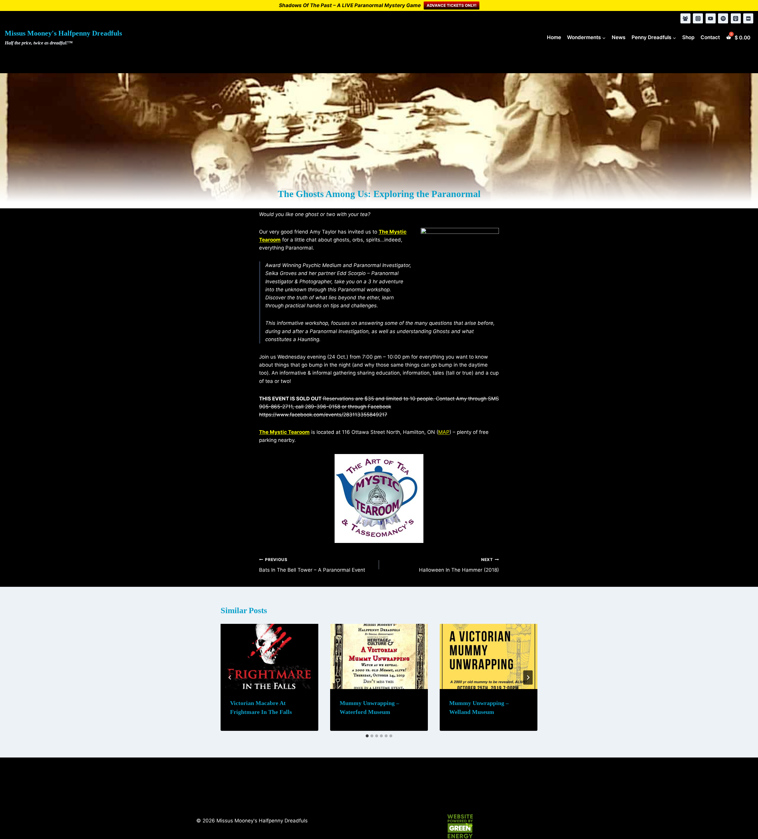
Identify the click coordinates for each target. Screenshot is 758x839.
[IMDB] (748, 18)
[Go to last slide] (230, 677)
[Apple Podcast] (736, 18)
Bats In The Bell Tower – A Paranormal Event (312, 565)
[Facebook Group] (685, 18)
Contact (710, 37)
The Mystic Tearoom (284, 432)
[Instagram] (698, 18)
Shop (688, 37)
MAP (443, 432)
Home (554, 37)
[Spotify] (723, 18)
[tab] (367, 735)
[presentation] (269, 656)
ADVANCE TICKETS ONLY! (451, 5)
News (618, 37)
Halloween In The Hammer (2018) (459, 565)
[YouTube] (711, 18)
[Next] (528, 677)
